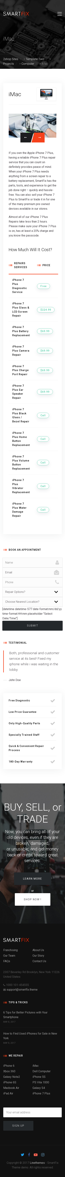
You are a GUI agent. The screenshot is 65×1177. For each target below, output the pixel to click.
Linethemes (37, 1162)
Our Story (38, 955)
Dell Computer (41, 1071)
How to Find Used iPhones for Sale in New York (30, 1036)
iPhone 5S (39, 1077)
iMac (35, 1065)
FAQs (6, 961)
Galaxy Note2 (11, 1077)
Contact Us (39, 961)
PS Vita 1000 (40, 1082)
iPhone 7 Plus (41, 1093)
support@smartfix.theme (22, 989)
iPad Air (8, 1093)
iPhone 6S (9, 1082)
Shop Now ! (32, 899)
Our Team (9, 955)
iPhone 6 (8, 1065)
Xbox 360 (9, 1071)
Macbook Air (11, 1088)
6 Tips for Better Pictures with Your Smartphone (25, 1015)
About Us (38, 950)
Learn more (32, 878)
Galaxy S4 (38, 1088)
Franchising (10, 950)
